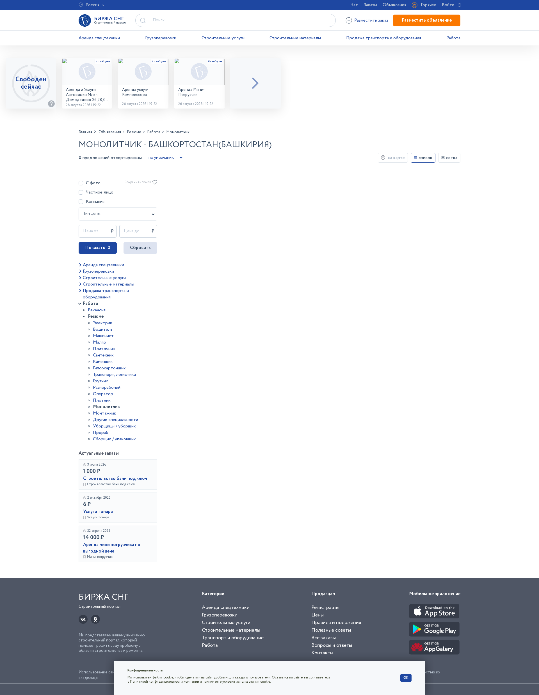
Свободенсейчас (31, 83)
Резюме (96, 316)
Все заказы (323, 637)
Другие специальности (115, 419)
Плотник (102, 400)
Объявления (394, 5)
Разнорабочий (106, 387)
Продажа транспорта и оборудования (383, 38)
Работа (453, 38)
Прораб (100, 432)
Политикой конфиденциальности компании (164, 681)
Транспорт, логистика (114, 374)
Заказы (370, 5)
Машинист (103, 336)
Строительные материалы (295, 38)
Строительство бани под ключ (115, 478)
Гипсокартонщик (109, 368)
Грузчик (100, 381)
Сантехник (103, 355)
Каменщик (103, 361)
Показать (97, 248)
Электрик (102, 323)
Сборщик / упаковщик (114, 439)
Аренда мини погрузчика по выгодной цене (111, 548)
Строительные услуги (223, 38)
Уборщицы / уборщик (114, 426)
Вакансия (97, 310)
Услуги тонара (98, 511)
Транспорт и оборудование (233, 637)
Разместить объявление (427, 20)
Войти (448, 5)
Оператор (103, 394)
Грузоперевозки (160, 38)
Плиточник (104, 349)
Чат (354, 5)
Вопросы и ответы (331, 645)
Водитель (103, 329)
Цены (317, 615)
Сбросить (140, 248)
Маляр (99, 342)
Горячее (428, 5)
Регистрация (325, 607)
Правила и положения (336, 622)
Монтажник (104, 413)
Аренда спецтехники (99, 38)
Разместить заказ (371, 20)
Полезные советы (331, 630)
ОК (405, 677)
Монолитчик (106, 407)
